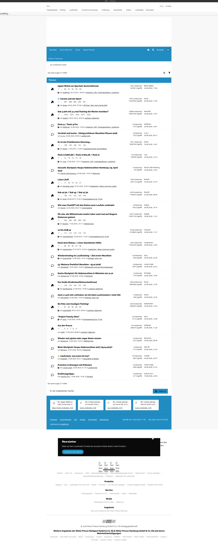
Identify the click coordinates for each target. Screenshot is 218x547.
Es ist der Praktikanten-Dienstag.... (74, 142)
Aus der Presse (65, 325)
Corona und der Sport (70, 99)
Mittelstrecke (89, 224)
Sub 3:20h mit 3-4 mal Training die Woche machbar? (83, 111)
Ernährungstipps (66, 374)
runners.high (148, 264)
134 (84, 196)
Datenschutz (104, 420)
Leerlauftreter (68, 237)
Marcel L (64, 350)
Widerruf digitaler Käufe (136, 485)
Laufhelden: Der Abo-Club (79, 485)
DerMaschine (67, 289)
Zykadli (146, 214)
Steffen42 (66, 93)
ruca (64, 162)
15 (76, 158)
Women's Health (120, 540)
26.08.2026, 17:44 (67, 408)
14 (73, 158)
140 (75, 145)
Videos (128, 10)
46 (73, 246)
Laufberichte (85, 136)
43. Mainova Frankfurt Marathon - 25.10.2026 (79, 264)
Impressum (79, 473)
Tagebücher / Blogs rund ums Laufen (103, 186)
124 (65, 285)
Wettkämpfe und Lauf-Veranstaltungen (99, 267)
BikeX (81, 537)
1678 (88, 115)
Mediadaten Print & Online (104, 502)
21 (80, 183)
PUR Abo (102, 485)
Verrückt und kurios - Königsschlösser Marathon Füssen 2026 (87, 133)
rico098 (146, 356)
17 (65, 183)
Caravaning (89, 537)
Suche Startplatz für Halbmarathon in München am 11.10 (85, 273)
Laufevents (73, 10)
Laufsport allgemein (92, 118)
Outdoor (163, 537)
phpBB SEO (65, 424)
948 (70, 102)
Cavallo (99, 537)
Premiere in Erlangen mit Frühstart (75, 365)
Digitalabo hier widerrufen (125, 476)
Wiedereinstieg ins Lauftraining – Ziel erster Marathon (84, 255)
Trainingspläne (52, 10)
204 (70, 220)
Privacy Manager (153, 473)
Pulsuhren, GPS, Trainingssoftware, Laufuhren (102, 93)
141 (79, 145)
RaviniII (146, 179)
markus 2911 (65, 377)
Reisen (94, 485)
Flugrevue (108, 537)
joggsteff (64, 359)
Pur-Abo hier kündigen (116, 485)
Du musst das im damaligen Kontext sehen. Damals (121, 404)
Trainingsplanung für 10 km (93, 199)
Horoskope (150, 10)
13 (69, 158)
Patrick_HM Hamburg (68, 173)
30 (65, 89)
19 (73, 183)
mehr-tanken (127, 537)
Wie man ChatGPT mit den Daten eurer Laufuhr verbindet (86, 205)
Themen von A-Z (101, 493)
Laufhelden (139, 10)
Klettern (117, 537)
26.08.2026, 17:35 (145, 408)
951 (84, 102)
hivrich (63, 208)
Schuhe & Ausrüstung (90, 10)
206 (79, 220)
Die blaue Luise (68, 186)
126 (75, 285)
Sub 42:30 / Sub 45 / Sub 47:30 (73, 192)
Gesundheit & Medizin (91, 359)
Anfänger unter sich (95, 258)
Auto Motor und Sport (68, 537)
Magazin (59, 485)
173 (75, 233)
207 (84, 220)
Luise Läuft (63, 179)
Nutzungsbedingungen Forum (122, 473)
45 (69, 246)
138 (65, 145)
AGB (87, 473)
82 (69, 307)
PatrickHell (64, 298)
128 (84, 285)
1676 (77, 115)
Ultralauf (90, 377)
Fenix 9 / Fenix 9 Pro (68, 124)
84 (76, 307)
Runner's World (106, 540)
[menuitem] (160, 50)
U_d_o (63, 136)
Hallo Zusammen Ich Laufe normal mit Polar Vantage (66, 404)
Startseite (53, 420)
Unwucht (147, 230)
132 (75, 196)
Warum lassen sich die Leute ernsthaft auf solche (149, 404)
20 (76, 183)
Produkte (112, 1)
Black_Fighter (149, 86)
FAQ (75, 420)
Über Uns (68, 473)
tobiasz (146, 205)
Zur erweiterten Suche (58, 65)
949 (75, 102)
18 (69, 183)
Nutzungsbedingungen (99, 473)
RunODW (147, 111)
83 (73, 307)
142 (84, 145)
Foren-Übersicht (65, 420)
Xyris (145, 255)
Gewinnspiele (114, 493)
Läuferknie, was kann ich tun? (74, 356)
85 (80, 307)
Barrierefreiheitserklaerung (93, 476)
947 (65, 102)
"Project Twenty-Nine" (69, 316)
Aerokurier (54, 537)
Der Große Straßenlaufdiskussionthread (77, 282)
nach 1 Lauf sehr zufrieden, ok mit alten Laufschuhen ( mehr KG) (89, 295)
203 (65, 220)
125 (70, 285)
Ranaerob (64, 341)
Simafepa (147, 273)
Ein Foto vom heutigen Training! (73, 304)
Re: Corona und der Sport (93, 402)
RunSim (65, 224)
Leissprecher (67, 249)
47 (76, 246)
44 (65, 246)
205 (75, 220)
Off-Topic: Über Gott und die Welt (95, 105)
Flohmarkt (96, 173)
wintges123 (65, 276)
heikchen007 (148, 304)
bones (65, 105)
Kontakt (60, 473)
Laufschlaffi (67, 310)
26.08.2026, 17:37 (116, 408)
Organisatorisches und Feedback (95, 149)
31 (69, 89)
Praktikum (109, 476)
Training (62, 10)
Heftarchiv (120, 502)
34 (80, 89)
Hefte (106, 1)
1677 (83, 115)
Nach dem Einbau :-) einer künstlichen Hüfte (79, 243)
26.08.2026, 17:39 (90, 408)
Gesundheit (118, 10)
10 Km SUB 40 (64, 230)
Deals (124, 493)
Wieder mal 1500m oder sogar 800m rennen (79, 338)
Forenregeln (92, 420)
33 (76, 89)
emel (64, 199)
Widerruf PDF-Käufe (155, 485)
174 (79, 233)
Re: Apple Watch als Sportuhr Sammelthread (66, 402)
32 (73, 89)
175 (84, 233)
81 (65, 307)
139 (70, 145)
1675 (71, 115)
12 (65, 158)
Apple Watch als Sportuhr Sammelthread (78, 86)
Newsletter (133, 493)
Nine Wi (147, 347)
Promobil (94, 540)
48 (80, 246)
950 (79, 102)
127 (79, 285)
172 (70, 233)
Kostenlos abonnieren (73, 452)
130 (65, 196)
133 (79, 196)
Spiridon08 (64, 267)
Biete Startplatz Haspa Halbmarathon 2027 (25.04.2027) (85, 347)
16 (80, 158)
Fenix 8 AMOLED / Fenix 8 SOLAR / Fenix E (78, 155)
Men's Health (139, 537)
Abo (65, 485)
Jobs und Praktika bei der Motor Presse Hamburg (109, 511)
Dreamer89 (67, 258)
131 (70, 196)
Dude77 (65, 118)
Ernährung (105, 10)
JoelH (62, 332)
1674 (66, 115)
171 (65, 233)
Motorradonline (152, 537)
